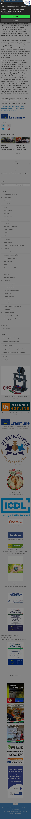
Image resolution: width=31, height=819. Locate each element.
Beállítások (15, 20)
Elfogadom (15, 16)
